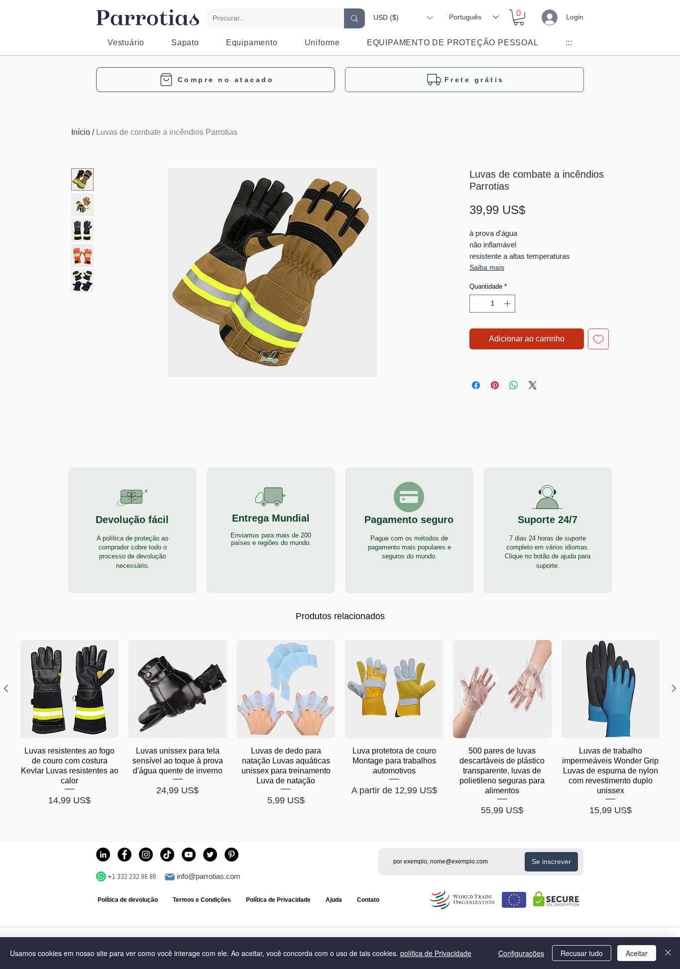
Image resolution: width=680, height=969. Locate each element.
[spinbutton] (492, 303)
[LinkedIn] (103, 854)
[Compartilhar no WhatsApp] (514, 385)
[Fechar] (668, 953)
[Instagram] (146, 854)
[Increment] (508, 303)
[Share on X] (533, 385)
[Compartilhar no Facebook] (476, 385)
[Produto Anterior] (6, 688)
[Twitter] (210, 854)
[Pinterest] (231, 854)
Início (80, 132)
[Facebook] (124, 854)
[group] (340, 729)
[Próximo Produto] (674, 688)
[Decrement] (477, 303)
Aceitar (637, 953)
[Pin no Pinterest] (495, 385)
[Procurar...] (354, 18)
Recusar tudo (582, 953)
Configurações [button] (521, 953)
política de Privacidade (435, 953)
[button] (403, 17)
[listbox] (403, 17)
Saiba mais (486, 267)
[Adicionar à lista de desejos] (598, 338)
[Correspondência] (169, 876)
